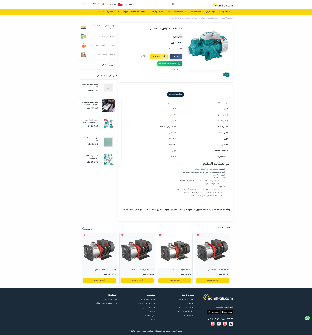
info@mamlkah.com (108, 304)
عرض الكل (88, 229)
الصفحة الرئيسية (227, 18)
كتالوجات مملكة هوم (138, 12)
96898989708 (111, 300)
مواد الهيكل (210, 12)
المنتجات (190, 304)
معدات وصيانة (157, 12)
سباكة (203, 18)
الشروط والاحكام (148, 300)
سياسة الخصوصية (146, 304)
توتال (104, 65)
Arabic (114, 5)
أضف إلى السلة (159, 57)
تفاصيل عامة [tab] (175, 94)
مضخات (195, 18)
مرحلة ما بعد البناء (175, 12)
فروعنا (125, 12)
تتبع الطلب (150, 316)
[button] (227, 312)
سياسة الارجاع (148, 308)
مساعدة (151, 312)
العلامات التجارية (113, 12)
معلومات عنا (188, 316)
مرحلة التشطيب (194, 12)
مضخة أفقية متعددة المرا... (217, 270)
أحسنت (101, 12)
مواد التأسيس (226, 12)
